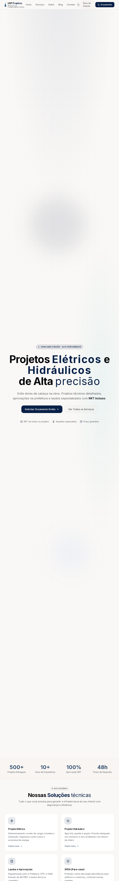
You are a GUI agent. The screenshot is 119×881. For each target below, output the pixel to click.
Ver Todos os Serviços (81, 409)
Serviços (40, 4)
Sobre (51, 4)
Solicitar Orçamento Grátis (40, 409)
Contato (71, 4)
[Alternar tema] (78, 4)
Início (28, 4)
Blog (60, 4)
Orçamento (106, 4)
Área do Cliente (87, 4)
